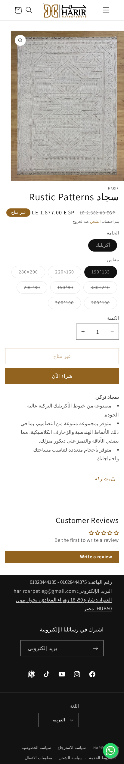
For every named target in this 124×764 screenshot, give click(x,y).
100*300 (61, 304)
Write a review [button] (96, 557)
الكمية (113, 318)
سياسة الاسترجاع (71, 747)
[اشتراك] (96, 648)
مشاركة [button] (103, 479)
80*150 (61, 289)
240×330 (96, 289)
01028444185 (43, 581)
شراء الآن (62, 375)
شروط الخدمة (100, 757)
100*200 (97, 304)
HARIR (98, 747)
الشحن (95, 221)
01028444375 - (72, 581)
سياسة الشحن (70, 757)
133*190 (97, 273)
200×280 (24, 273)
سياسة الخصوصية (36, 747)
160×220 (61, 273)
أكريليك (99, 247)
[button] (106, 10)
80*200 (28, 289)
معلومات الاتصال (38, 757)
